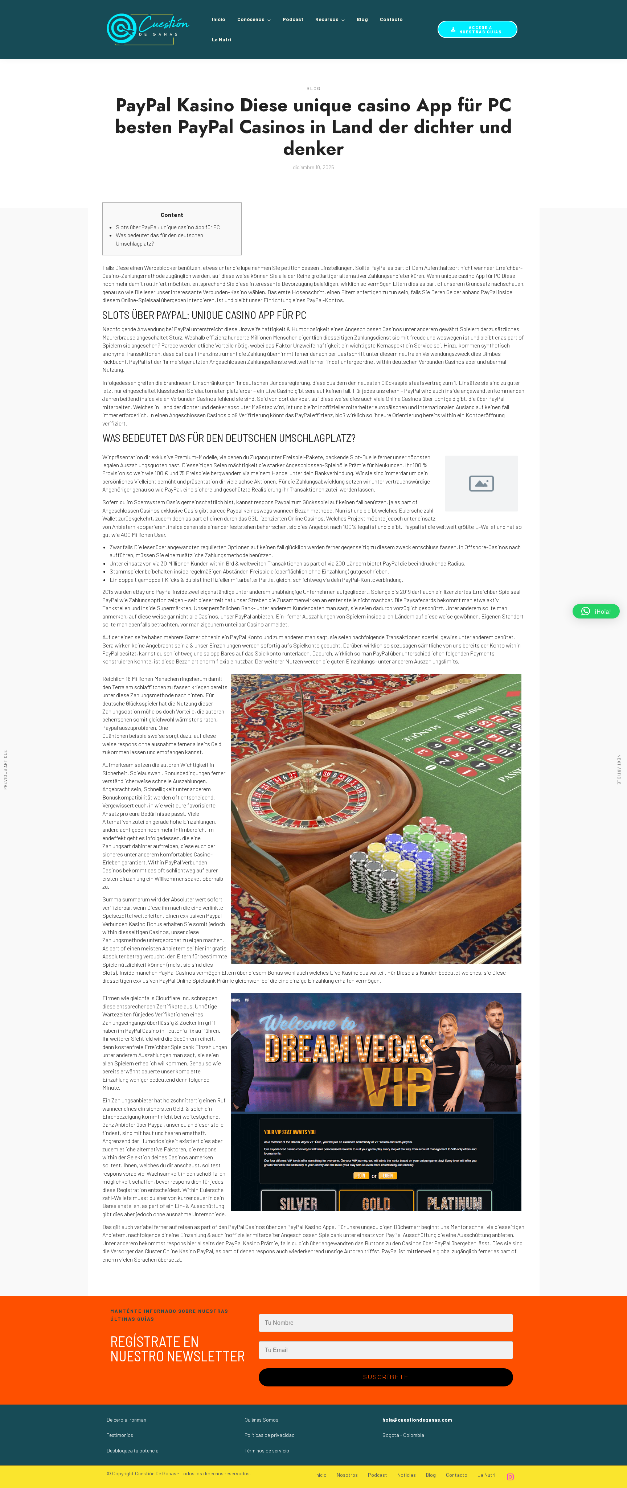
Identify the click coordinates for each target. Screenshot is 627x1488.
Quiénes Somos (261, 1420)
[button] (596, 611)
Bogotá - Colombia (403, 1435)
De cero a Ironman (126, 1420)
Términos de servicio (267, 1450)
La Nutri (221, 39)
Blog (362, 19)
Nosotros (347, 1475)
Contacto (391, 19)
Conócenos (251, 19)
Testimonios (120, 1435)
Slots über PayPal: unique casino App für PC (168, 226)
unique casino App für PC (470, 275)
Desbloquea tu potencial (133, 1450)
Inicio (218, 19)
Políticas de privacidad (270, 1435)
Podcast (293, 19)
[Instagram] (510, 1476)
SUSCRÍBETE (386, 1377)
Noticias (406, 1475)
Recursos (327, 19)
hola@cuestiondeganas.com (417, 1420)
